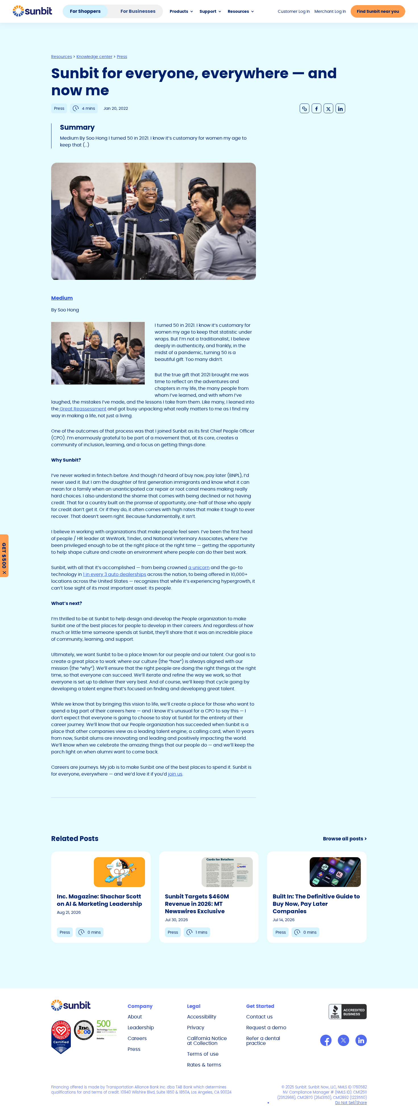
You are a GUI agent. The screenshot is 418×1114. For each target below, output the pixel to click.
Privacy (195, 1027)
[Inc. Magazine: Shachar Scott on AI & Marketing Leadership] (101, 897)
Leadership (141, 1027)
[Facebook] (326, 1040)
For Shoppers (85, 11)
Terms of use (203, 1054)
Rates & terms (204, 1064)
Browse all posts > (345, 838)
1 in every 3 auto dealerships (114, 574)
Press (134, 1049)
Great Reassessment (82, 409)
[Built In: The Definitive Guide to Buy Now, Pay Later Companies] (317, 897)
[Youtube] (361, 1040)
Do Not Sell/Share (351, 1102)
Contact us (259, 1016)
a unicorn (199, 567)
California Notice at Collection (207, 1041)
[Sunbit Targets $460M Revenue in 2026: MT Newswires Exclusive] (209, 897)
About (135, 1016)
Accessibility (201, 1016)
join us (175, 774)
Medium (62, 297)
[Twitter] (343, 1040)
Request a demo (266, 1027)
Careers (137, 1038)
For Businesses (138, 11)
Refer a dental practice (263, 1041)
